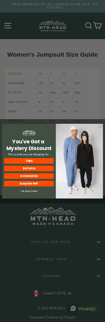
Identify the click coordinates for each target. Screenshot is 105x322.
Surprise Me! (29, 184)
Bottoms (29, 168)
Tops (28, 161)
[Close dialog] (100, 126)
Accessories (29, 176)
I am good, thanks (29, 190)
